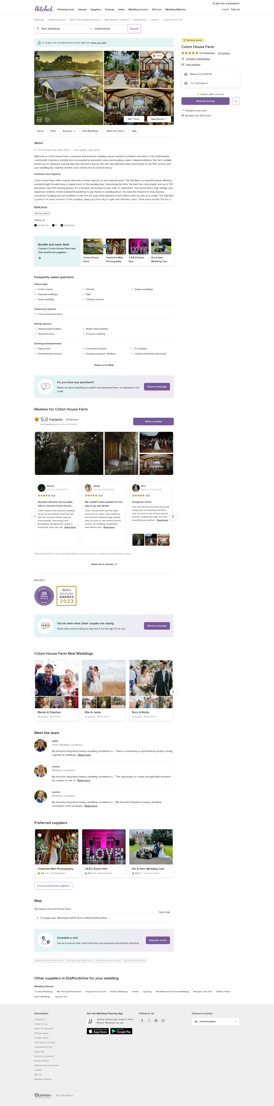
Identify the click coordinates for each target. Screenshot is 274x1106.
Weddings (39, 19)
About (40, 131)
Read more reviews (102, 564)
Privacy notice (41, 1033)
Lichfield (155, 19)
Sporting (147, 991)
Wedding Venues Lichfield (108, 960)
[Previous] (34, 516)
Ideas (121, 9)
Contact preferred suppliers (53, 885)
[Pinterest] (156, 1020)
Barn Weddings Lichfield (135, 960)
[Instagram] (163, 1020)
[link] (56, 690)
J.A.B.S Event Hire (96, 868)
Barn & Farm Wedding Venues (85, 19)
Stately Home (223, 991)
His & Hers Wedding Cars (148, 868)
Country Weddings (43, 991)
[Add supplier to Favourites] (168, 55)
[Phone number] (236, 101)
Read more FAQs (104, 365)
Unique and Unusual (95, 991)
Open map (164, 912)
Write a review (153, 421)
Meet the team (116, 131)
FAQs (53, 131)
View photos (159, 119)
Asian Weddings (42, 996)
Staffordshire (140, 19)
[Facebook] (142, 1020)
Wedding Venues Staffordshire (49, 960)
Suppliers (96, 9)
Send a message (157, 386)
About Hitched (41, 1060)
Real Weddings (91, 131)
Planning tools (65, 9)
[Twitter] (149, 1020)
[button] (104, 251)
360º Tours (133, 119)
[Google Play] (121, 1033)
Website (175, 9)
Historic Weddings (119, 991)
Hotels (135, 991)
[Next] (173, 516)
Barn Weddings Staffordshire (80, 960)
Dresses (109, 9)
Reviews (69, 131)
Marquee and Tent (202, 991)
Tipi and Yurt (61, 996)
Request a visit (158, 940)
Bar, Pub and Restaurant (69, 991)
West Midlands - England (117, 19)
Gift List (156, 9)
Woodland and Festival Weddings (172, 991)
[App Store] (98, 1033)
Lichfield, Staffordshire (198, 59)
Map (134, 131)
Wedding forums (138, 9)
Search (134, 28)
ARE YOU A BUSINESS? (227, 3)
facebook (42, 225)
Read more (40, 207)
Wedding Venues (57, 19)
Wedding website (43, 1079)
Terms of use (40, 1024)
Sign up (235, 9)
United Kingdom (207, 1021)
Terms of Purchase (43, 1028)
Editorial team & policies (46, 1065)
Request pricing (205, 101)
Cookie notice (41, 1037)
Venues (82, 9)
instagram (69, 225)
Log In (225, 9)
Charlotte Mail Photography (56, 868)
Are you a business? (44, 1056)
